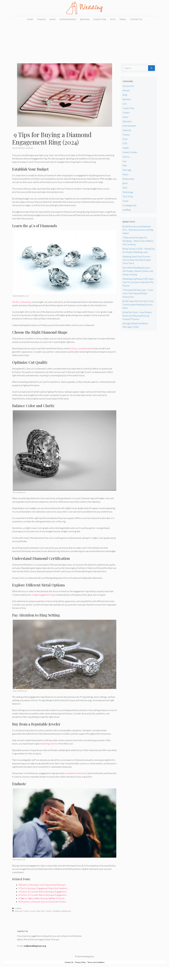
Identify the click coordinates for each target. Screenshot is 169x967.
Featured (127, 130)
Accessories (128, 86)
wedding (18, 908)
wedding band (65, 911)
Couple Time (99, 19)
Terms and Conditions (95, 962)
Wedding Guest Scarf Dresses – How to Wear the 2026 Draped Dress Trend (137, 260)
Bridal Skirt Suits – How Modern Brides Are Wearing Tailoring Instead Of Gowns (137, 315)
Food (125, 139)
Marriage (127, 170)
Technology (128, 192)
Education (127, 121)
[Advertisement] (84, 41)
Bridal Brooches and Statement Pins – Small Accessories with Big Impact (138, 229)
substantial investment (76, 773)
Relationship (128, 179)
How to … (127, 156)
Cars (125, 103)
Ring (38, 911)
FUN (125, 143)
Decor (125, 117)
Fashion (26, 911)
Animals (126, 90)
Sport (125, 183)
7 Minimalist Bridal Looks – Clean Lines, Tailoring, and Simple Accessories (138, 293)
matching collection (50, 743)
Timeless (48, 911)
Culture (126, 112)
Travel (122, 19)
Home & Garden (130, 152)
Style (113, 19)
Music (52, 19)
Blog (125, 95)
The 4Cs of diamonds (21, 302)
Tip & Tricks (128, 196)
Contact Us (136, 19)
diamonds (18, 911)
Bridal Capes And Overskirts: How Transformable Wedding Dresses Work (138, 304)
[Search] (151, 68)
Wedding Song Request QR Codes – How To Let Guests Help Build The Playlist (139, 282)
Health (126, 148)
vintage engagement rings (43, 594)
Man (125, 165)
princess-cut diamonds (80, 348)
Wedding (56, 911)
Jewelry (33, 911)
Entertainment (68, 19)
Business (84, 19)
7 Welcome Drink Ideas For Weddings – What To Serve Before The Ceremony (138, 241)
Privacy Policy (80, 962)
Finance (41, 19)
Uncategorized (129, 205)
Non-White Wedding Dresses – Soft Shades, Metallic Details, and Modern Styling (138, 271)
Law (124, 161)
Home (30, 19)
